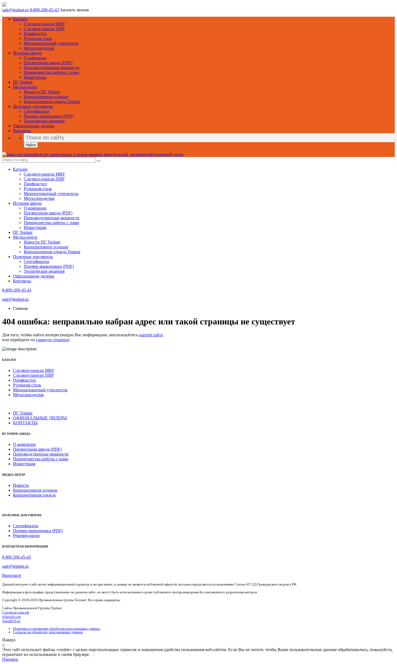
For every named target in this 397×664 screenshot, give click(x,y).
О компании (35, 58)
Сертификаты (36, 111)
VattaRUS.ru (11, 621)
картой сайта (151, 335)
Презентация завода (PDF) (48, 62)
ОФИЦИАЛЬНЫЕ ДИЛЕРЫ (40, 418)
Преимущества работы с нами (51, 72)
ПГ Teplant (22, 82)
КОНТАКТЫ (25, 422)
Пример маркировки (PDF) (49, 116)
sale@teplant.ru (15, 10)
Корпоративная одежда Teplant (52, 101)
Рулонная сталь (38, 38)
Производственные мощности (51, 67)
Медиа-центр (25, 87)
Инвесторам (35, 77)
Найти (31, 145)
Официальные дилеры (33, 126)
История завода (27, 53)
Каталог (20, 19)
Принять (10, 659)
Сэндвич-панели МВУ (44, 24)
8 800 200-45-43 (16, 557)
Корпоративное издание (46, 96)
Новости (21, 485)
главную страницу (53, 339)
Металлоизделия (39, 48)
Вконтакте (11, 575)
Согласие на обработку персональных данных (48, 632)
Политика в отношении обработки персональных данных (56, 629)
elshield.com (11, 617)
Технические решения (44, 121)
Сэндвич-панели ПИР (44, 28)
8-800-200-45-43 (44, 10)
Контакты (22, 130)
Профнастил (35, 33)
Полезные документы (33, 106)
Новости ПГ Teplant (42, 92)
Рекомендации (26, 535)
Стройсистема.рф (15, 612)
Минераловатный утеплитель (51, 43)
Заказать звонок (74, 10)
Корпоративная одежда (34, 495)
